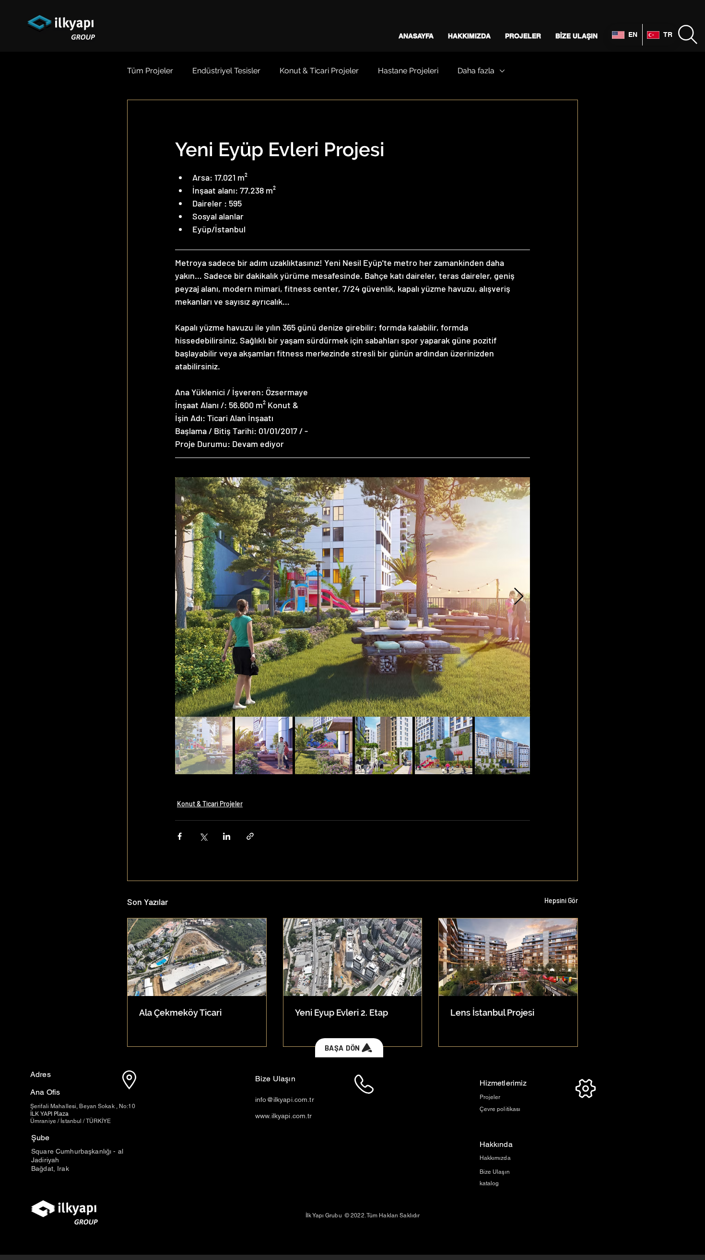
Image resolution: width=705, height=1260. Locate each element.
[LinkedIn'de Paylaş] (226, 836)
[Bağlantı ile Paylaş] (250, 836)
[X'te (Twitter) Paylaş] (203, 836)
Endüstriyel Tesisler (226, 70)
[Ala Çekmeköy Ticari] (197, 957)
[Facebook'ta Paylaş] (179, 836)
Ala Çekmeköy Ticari (180, 1013)
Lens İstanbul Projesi (492, 1013)
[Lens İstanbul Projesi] (508, 957)
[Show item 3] (323, 745)
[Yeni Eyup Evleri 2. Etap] (352, 957)
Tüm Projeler (150, 70)
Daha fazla (476, 70)
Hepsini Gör (561, 900)
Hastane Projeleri (408, 70)
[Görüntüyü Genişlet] (352, 597)
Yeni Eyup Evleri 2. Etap (341, 1013)
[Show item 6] (503, 745)
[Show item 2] (264, 745)
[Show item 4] (383, 745)
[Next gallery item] (518, 597)
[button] (687, 34)
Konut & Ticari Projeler (319, 70)
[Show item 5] (443, 745)
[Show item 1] (204, 745)
